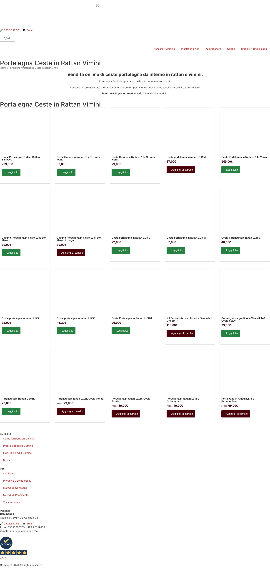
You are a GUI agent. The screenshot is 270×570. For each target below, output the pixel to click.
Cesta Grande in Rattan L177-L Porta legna (78, 158)
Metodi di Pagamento (16, 495)
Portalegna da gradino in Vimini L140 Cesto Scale (243, 319)
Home (3, 67)
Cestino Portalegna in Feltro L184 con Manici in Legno (79, 239)
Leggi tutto (12, 172)
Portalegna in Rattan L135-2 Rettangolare (237, 400)
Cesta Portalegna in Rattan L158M (132, 318)
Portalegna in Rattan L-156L (18, 399)
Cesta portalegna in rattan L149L (21, 318)
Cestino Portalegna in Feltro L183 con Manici (24, 239)
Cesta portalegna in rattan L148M (186, 238)
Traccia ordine (11, 502)
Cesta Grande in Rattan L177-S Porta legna (133, 158)
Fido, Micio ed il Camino (17, 452)
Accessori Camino (164, 48)
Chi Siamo (9, 473)
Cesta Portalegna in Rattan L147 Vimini (244, 157)
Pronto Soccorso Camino (18, 445)
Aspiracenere (213, 48)
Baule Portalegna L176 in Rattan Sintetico (21, 158)
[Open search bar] (135, 33)
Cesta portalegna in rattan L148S (240, 238)
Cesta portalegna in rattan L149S (76, 318)
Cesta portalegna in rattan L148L (131, 238)
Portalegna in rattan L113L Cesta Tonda (80, 399)
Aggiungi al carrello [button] (182, 169)
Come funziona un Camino (19, 438)
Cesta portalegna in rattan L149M (186, 157)
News (6, 460)
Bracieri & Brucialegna (254, 48)
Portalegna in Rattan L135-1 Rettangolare (183, 400)
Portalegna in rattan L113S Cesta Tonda (131, 400)
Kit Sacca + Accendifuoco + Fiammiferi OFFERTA (189, 319)
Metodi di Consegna (15, 487)
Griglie (231, 48)
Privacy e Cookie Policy (17, 480)
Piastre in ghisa (190, 48)
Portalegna (14, 67)
